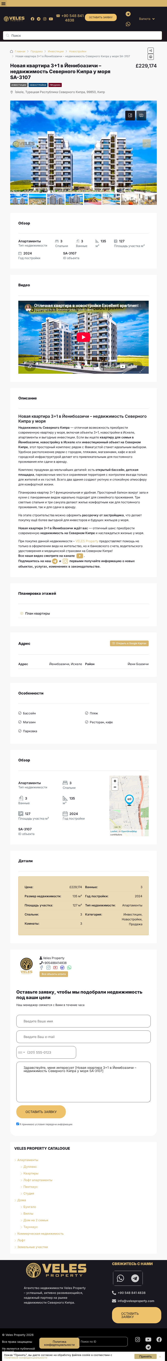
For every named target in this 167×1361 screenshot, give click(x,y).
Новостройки (77, 51)
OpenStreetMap (129, 831)
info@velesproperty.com (136, 1301)
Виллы (28, 1213)
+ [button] (115, 781)
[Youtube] (51, 18)
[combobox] (21, 1052)
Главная (20, 51)
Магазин (29, 722)
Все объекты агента (54, 974)
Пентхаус (30, 1187)
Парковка (30, 731)
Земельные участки (32, 1247)
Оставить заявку (101, 17)
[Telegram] (38, 18)
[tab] (130, 115)
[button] (3, 3)
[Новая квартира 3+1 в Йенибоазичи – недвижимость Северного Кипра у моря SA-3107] (129, 800)
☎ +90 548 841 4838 (70, 18)
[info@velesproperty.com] (114, 1301)
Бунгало (29, 1207)
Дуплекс (30, 1167)
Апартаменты (27, 1160)
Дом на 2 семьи (35, 1220)
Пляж (94, 713)
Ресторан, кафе (101, 722)
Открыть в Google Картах (130, 643)
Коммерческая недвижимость (40, 1233)
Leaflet (113, 831)
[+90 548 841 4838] (114, 1293)
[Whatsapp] (128, 24)
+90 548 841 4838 (132, 1293)
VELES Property (87, 541)
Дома (21, 1200)
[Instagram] (44, 18)
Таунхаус (30, 1227)
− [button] (115, 787)
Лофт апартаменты (37, 1180)
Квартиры (30, 1173)
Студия (28, 1193)
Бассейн (29, 713)
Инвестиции (56, 51)
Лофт (21, 1240)
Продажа (37, 51)
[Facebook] (32, 18)
